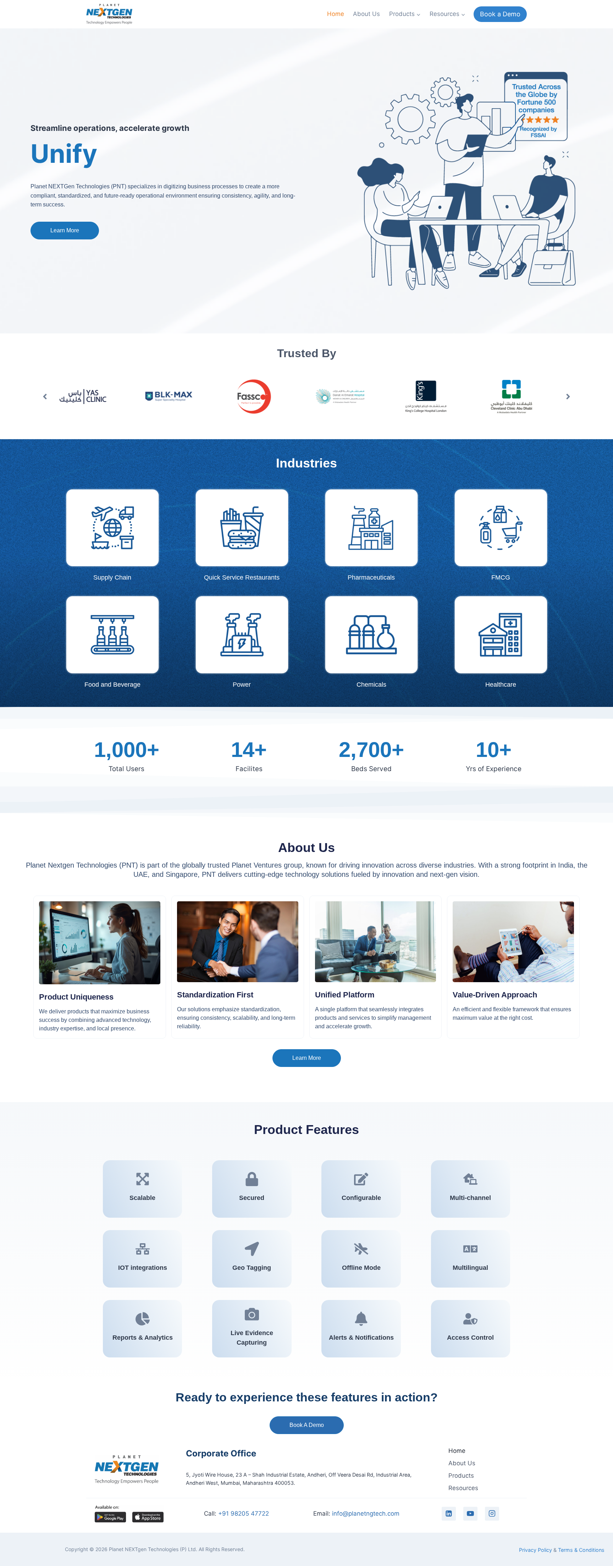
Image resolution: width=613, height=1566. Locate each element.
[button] (44, 396)
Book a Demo (500, 14)
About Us (366, 13)
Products (461, 1475)
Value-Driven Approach (495, 994)
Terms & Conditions (581, 1550)
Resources (463, 1488)
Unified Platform (345, 994)
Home (335, 13)
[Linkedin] (449, 1514)
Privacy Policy (535, 1550)
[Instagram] (492, 1514)
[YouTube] (470, 1514)
